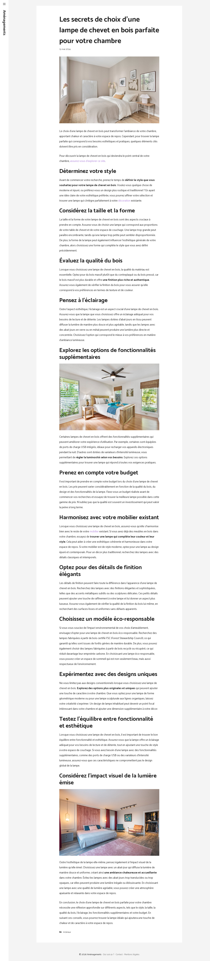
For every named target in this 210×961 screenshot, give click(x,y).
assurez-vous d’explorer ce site (87, 161)
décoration (124, 201)
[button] (4, 4)
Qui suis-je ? (108, 954)
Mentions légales (131, 954)
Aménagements (4, 22)
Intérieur (67, 932)
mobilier (94, 531)
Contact (119, 954)
